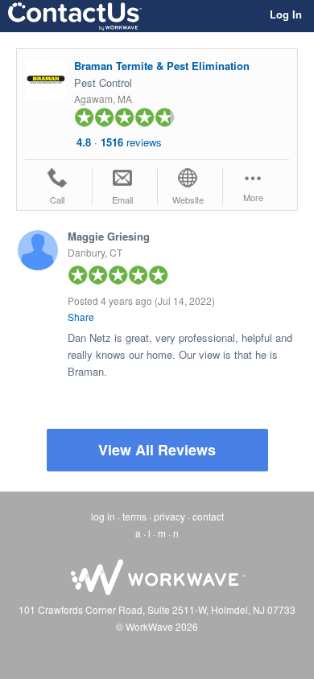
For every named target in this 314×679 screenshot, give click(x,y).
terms (134, 516)
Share (81, 316)
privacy (169, 516)
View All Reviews (157, 449)
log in (103, 516)
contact (208, 516)
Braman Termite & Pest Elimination (162, 65)
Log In (286, 14)
